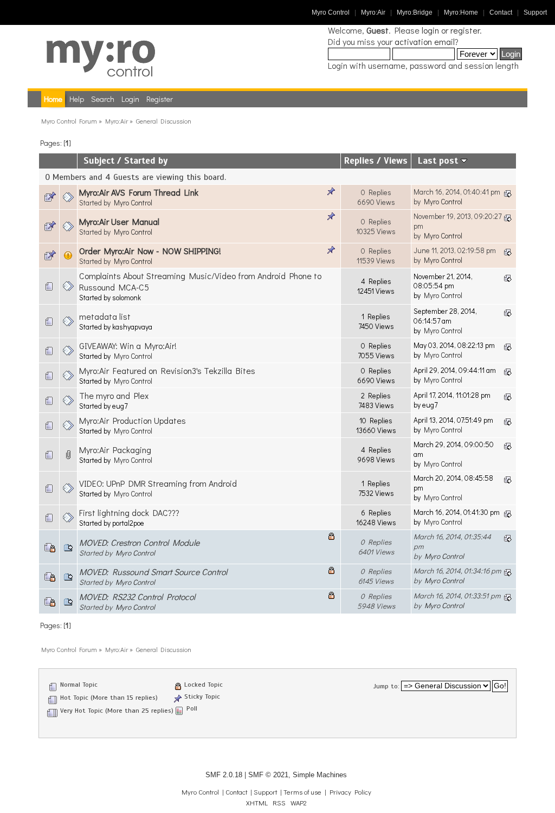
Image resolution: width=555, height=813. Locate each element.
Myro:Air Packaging (115, 449)
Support (535, 12)
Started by (145, 160)
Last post (439, 160)
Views (396, 160)
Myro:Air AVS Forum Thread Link (138, 192)
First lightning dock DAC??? (129, 512)
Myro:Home (461, 12)
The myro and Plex (114, 395)
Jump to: (386, 686)
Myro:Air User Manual (119, 221)
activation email (425, 41)
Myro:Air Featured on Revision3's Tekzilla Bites (167, 370)
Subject (98, 160)
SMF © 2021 (268, 775)
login (430, 30)
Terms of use (302, 792)
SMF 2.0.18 (223, 775)
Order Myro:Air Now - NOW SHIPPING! (150, 250)
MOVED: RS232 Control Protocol (137, 596)
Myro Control (331, 12)
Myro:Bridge (415, 12)
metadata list (105, 316)
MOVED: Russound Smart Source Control (153, 571)
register (465, 30)
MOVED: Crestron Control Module (139, 542)
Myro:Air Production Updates (132, 420)
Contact (500, 12)
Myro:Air (373, 12)
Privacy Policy (350, 792)
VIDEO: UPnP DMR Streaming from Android (158, 483)
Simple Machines (320, 775)
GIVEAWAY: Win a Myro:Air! (128, 345)
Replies (359, 160)
